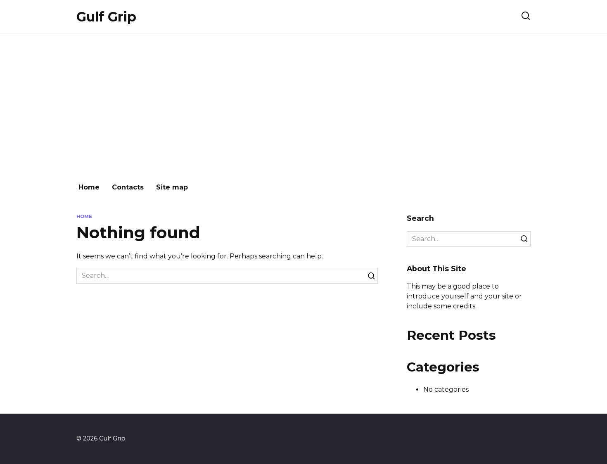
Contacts (128, 187)
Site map (172, 187)
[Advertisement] (303, 104)
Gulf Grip (106, 17)
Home (89, 187)
